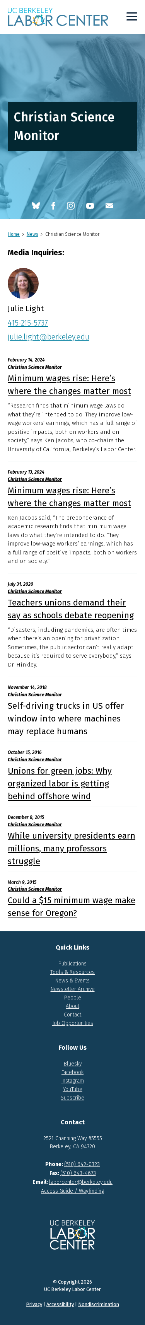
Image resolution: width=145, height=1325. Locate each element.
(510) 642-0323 (82, 1164)
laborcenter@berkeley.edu (81, 1182)
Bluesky (73, 1064)
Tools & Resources (72, 972)
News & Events (72, 980)
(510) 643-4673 (78, 1173)
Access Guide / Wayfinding (72, 1191)
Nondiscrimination (98, 1304)
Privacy (34, 1304)
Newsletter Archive (73, 989)
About (72, 1006)
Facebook (72, 1072)
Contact (72, 1014)
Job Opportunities (72, 1023)
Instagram (72, 1081)
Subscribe (72, 1098)
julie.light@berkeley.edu (48, 336)
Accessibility (60, 1304)
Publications (72, 963)
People (72, 997)
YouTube (72, 1089)
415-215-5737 (28, 322)
